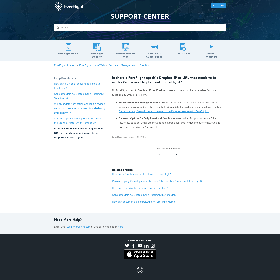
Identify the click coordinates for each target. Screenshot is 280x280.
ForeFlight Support (64, 65)
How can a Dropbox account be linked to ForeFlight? (141, 174)
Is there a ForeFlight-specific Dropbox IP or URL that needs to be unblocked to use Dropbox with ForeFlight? (79, 133)
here (121, 226)
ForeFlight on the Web (92, 65)
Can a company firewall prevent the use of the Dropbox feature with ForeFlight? (164, 111)
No (177, 155)
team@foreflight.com (79, 226)
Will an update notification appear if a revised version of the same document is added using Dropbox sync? (79, 108)
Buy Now (218, 5)
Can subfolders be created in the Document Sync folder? (144, 195)
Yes (160, 155)
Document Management (122, 65)
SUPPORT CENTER (140, 16)
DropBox (144, 65)
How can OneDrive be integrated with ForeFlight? (140, 188)
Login (204, 5)
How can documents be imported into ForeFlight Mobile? (144, 201)
